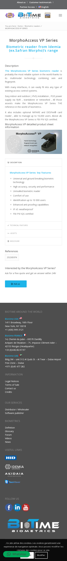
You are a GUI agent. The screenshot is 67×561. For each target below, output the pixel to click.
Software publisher (14, 413)
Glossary (9, 431)
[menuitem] (21, 2)
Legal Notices (12, 381)
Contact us (10, 388)
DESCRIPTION (16, 162)
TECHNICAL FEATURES (19, 225)
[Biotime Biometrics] (27, 15)
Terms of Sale (12, 384)
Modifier (41, 555)
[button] (16, 554)
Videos (8, 438)
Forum (8, 434)
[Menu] (60, 15)
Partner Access (27, 7)
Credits (8, 391)
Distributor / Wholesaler (17, 409)
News (8, 441)
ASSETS (13, 233)
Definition (10, 427)
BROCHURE (14, 241)
